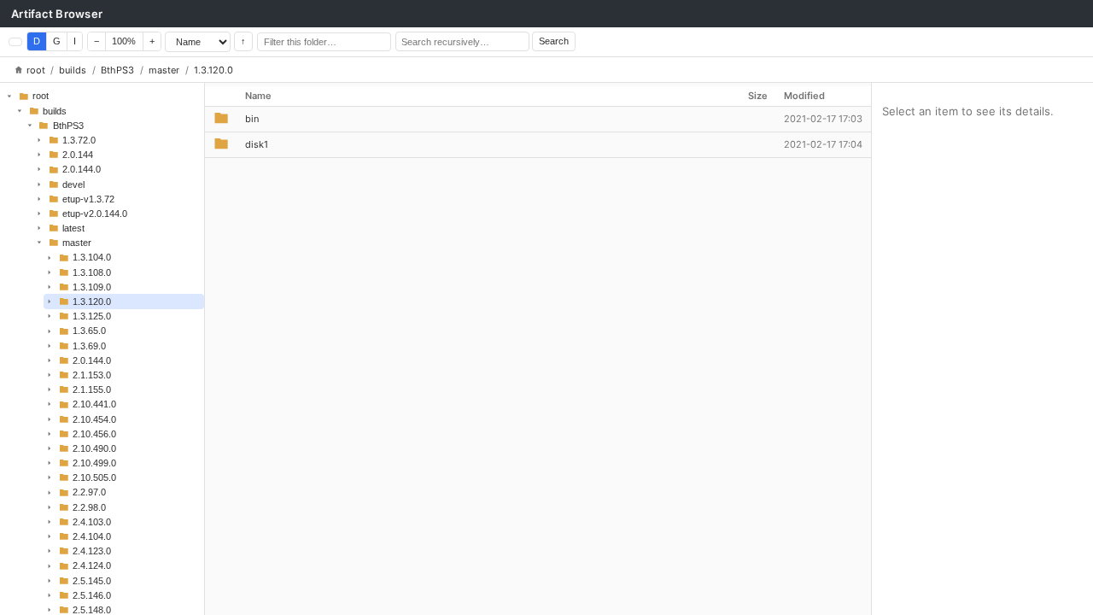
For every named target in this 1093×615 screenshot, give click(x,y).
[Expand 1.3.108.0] (50, 272)
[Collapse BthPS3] (29, 126)
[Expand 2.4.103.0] (50, 522)
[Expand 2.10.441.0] (50, 404)
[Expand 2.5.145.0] (50, 580)
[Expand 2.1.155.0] (50, 389)
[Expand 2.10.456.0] (50, 434)
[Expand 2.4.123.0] (50, 551)
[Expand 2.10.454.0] (50, 419)
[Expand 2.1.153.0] (50, 375)
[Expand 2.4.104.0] (50, 536)
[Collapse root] (9, 96)
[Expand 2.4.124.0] (50, 565)
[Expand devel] (39, 184)
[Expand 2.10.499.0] (50, 463)
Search (554, 41)
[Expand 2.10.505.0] (50, 477)
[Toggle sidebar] (15, 42)
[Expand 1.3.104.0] (50, 257)
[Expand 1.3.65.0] (50, 331)
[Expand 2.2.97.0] (50, 492)
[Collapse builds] (20, 110)
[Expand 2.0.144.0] (39, 169)
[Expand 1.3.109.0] (50, 287)
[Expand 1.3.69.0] (50, 345)
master (164, 70)
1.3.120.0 (213, 70)
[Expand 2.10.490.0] (50, 448)
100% (124, 41)
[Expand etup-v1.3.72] (39, 199)
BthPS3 (117, 70)
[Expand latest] (39, 228)
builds (72, 70)
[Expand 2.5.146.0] (50, 595)
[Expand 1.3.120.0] (50, 302)
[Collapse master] (39, 243)
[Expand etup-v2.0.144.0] (39, 214)
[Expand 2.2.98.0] (50, 507)
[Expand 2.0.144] (39, 155)
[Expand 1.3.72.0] (39, 140)
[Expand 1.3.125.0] (50, 316)
